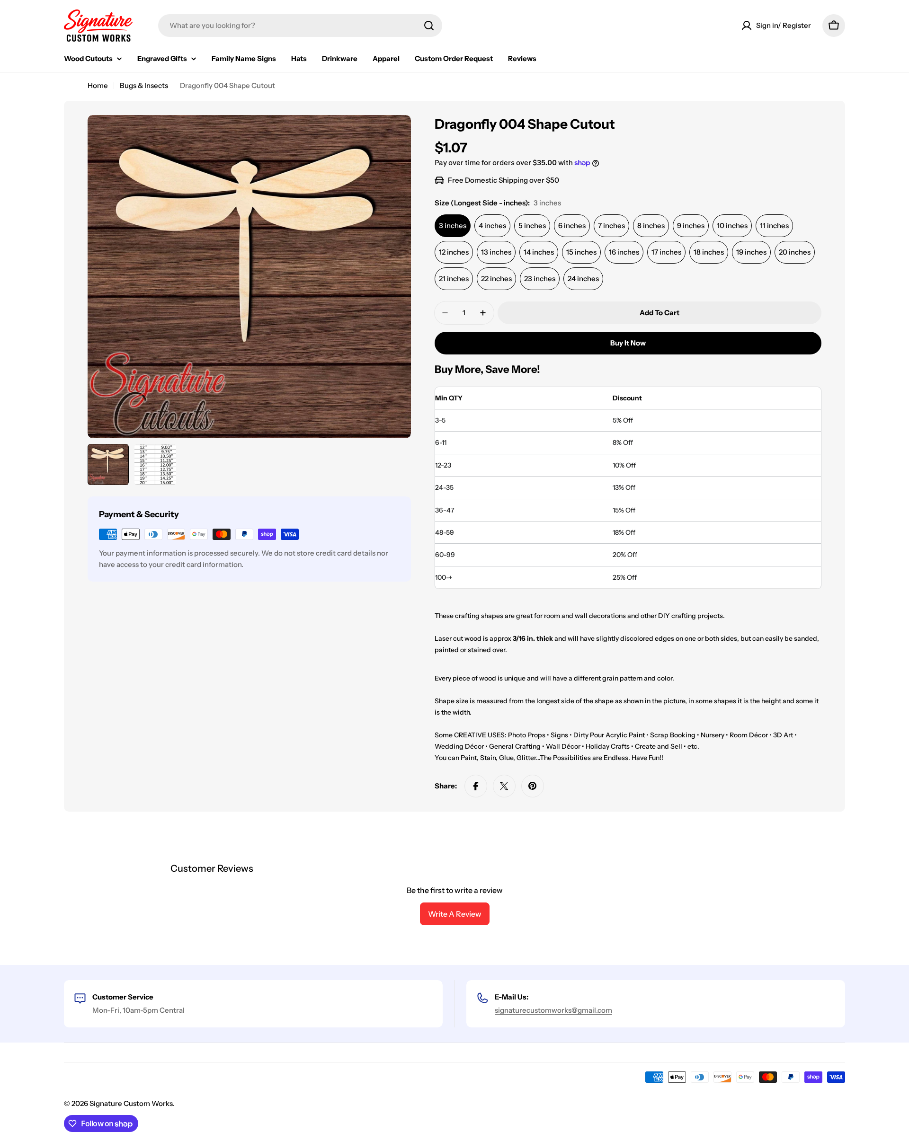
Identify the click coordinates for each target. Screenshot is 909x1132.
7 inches (611, 225)
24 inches (583, 278)
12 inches (454, 252)
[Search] (429, 25)
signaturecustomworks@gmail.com (553, 1010)
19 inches (751, 252)
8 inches (651, 225)
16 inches (624, 252)
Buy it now (628, 342)
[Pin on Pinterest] (532, 786)
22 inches (496, 278)
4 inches (492, 225)
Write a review (454, 914)
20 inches (795, 252)
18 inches (709, 252)
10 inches (732, 225)
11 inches (774, 225)
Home (98, 85)
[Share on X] (504, 786)
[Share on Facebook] (475, 786)
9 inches (690, 225)
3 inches (452, 225)
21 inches (454, 278)
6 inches (572, 225)
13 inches (496, 252)
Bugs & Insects (144, 85)
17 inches (666, 252)
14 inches (539, 252)
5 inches (532, 225)
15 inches (581, 252)
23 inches (539, 278)
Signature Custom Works (131, 1103)
